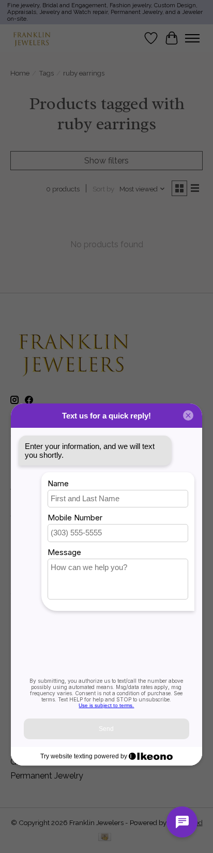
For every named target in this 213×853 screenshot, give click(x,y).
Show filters (106, 161)
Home (19, 73)
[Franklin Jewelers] (31, 38)
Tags (46, 73)
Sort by (103, 189)
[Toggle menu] (192, 38)
